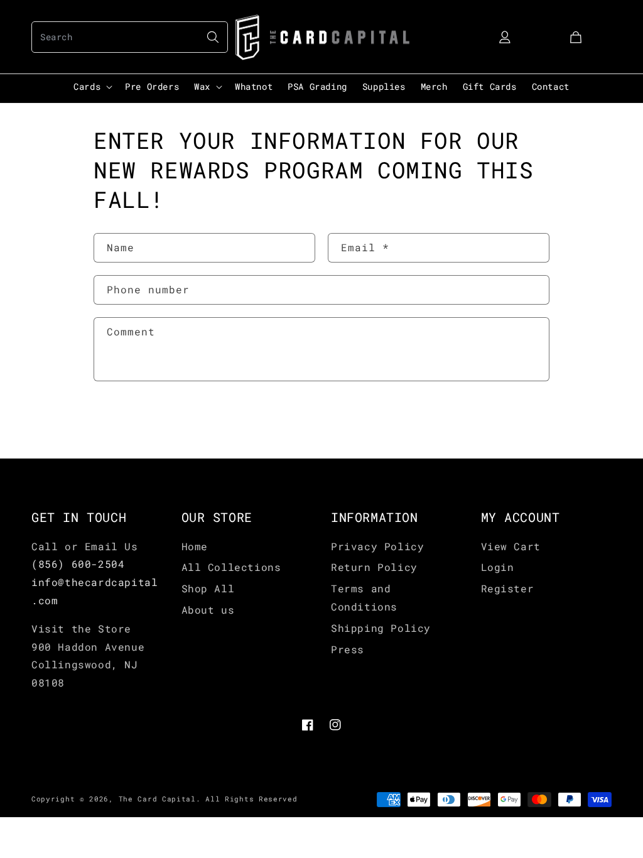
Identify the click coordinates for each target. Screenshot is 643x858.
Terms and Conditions (364, 597)
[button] (129, 37)
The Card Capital (157, 798)
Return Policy (374, 566)
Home (194, 546)
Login (497, 566)
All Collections (231, 566)
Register (507, 588)
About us (208, 609)
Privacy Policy (377, 546)
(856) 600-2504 (77, 563)
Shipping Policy (381, 627)
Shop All (208, 588)
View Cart (511, 546)
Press (347, 649)
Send (131, 421)
